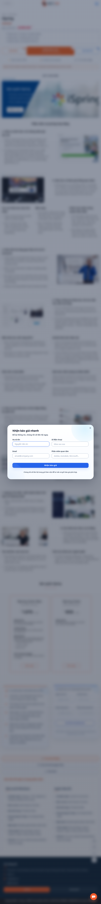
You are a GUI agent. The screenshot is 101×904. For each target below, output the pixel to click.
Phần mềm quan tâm (60, 451)
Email (14, 451)
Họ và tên (16, 440)
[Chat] (93, 896)
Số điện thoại (57, 440)
